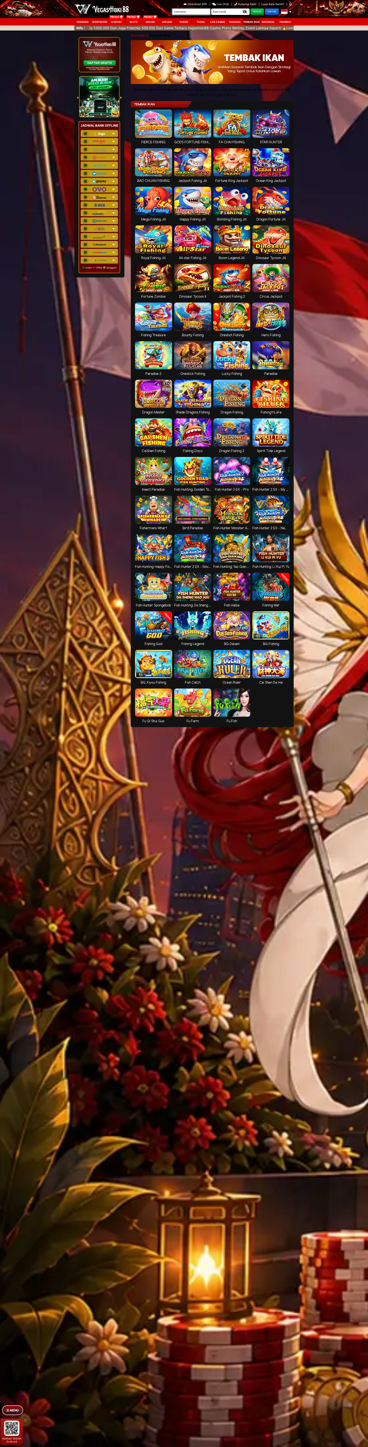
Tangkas (234, 22)
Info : (80, 28)
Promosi (285, 22)
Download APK (197, 4)
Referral (268, 22)
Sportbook (99, 22)
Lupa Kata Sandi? (273, 4)
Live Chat (222, 4)
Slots (133, 22)
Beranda (83, 22)
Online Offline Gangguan (101, 267)
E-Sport (116, 22)
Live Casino (217, 22)
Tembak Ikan (251, 22)
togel (201, 22)
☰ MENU (12, 1410)
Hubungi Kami (247, 4)
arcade (167, 22)
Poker (184, 22)
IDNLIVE (150, 22)
